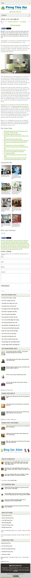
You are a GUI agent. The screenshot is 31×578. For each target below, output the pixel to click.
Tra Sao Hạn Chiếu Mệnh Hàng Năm (10, 328)
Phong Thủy (8, 543)
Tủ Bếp (8, 554)
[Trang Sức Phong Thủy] (7, 390)
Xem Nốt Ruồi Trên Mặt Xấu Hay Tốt (10, 325)
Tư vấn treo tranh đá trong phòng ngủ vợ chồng (15, 159)
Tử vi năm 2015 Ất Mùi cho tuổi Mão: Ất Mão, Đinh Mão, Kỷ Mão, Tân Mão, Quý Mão (17, 475)
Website (2, 267)
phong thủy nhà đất (23, 242)
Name (2, 256)
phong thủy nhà (6, 242)
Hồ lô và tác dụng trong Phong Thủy (16, 374)
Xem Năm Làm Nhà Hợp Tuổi (9, 336)
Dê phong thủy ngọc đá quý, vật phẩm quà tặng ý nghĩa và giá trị (17, 367)
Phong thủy (3, 104)
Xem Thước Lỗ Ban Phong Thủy (10, 339)
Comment (3, 272)
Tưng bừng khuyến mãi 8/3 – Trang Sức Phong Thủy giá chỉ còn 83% (17, 352)
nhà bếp (5, 40)
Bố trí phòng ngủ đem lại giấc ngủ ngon (13, 139)
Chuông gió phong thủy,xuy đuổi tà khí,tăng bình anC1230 (17, 506)
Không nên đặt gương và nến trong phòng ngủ (17, 397)
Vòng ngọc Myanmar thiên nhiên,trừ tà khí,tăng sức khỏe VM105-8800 (15, 500)
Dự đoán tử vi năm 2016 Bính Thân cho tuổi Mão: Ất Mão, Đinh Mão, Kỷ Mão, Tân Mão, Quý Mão (17, 469)
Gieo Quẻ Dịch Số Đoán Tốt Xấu (10, 317)
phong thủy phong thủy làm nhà (10, 244)
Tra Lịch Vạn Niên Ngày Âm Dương (10, 319)
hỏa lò (3, 240)
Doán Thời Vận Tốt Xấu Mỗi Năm (10, 330)
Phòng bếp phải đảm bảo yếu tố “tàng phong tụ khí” (16, 131)
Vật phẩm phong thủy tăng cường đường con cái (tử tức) (17, 360)
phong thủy (17, 42)
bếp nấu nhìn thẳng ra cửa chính (20, 106)
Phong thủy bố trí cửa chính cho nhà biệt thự (14, 145)
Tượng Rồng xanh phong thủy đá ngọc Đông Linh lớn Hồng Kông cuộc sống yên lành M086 (17, 494)
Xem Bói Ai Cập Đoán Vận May (9, 311)
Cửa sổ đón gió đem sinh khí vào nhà (12, 134)
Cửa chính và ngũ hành (9, 153)
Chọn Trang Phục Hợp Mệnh (9, 314)
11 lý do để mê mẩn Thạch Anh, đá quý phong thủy (16, 383)
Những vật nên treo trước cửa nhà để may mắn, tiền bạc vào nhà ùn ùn (17, 412)
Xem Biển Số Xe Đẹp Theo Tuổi (9, 303)
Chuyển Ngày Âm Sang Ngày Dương (11, 341)
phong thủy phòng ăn (5, 243)
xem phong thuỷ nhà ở (24, 247)
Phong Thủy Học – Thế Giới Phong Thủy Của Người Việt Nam (17, 570)
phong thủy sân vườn (21, 244)
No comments (23, 21)
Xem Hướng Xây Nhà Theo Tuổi (9, 322)
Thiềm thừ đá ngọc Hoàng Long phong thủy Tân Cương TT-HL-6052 (17, 488)
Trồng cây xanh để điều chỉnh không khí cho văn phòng (17, 434)
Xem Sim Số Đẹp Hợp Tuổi (8, 300)
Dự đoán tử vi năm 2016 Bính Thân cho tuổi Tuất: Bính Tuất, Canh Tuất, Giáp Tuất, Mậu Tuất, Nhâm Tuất (16, 463)
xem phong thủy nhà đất (6, 249)
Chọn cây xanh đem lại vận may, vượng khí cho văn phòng (18, 426)
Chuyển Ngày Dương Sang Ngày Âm (11, 344)
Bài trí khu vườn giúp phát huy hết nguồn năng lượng (16, 140)
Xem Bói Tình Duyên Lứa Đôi (9, 297)
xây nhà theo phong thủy (21, 246)
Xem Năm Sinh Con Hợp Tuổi (9, 306)
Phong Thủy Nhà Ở (14, 21)
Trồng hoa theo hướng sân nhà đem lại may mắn (15, 157)
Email (2, 262)
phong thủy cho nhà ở (18, 240)
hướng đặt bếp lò (9, 240)
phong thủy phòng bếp (15, 243)
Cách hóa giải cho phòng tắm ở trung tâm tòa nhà (17, 404)
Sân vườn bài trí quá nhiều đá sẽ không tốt (14, 151)
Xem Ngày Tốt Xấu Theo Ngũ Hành (10, 308)
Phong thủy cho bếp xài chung (11, 132)
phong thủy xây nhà (11, 246)
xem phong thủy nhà (14, 247)
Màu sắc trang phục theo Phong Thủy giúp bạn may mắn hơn (18, 442)
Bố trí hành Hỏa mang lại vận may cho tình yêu (15, 150)
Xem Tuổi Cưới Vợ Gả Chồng (9, 333)
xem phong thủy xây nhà (17, 249)
